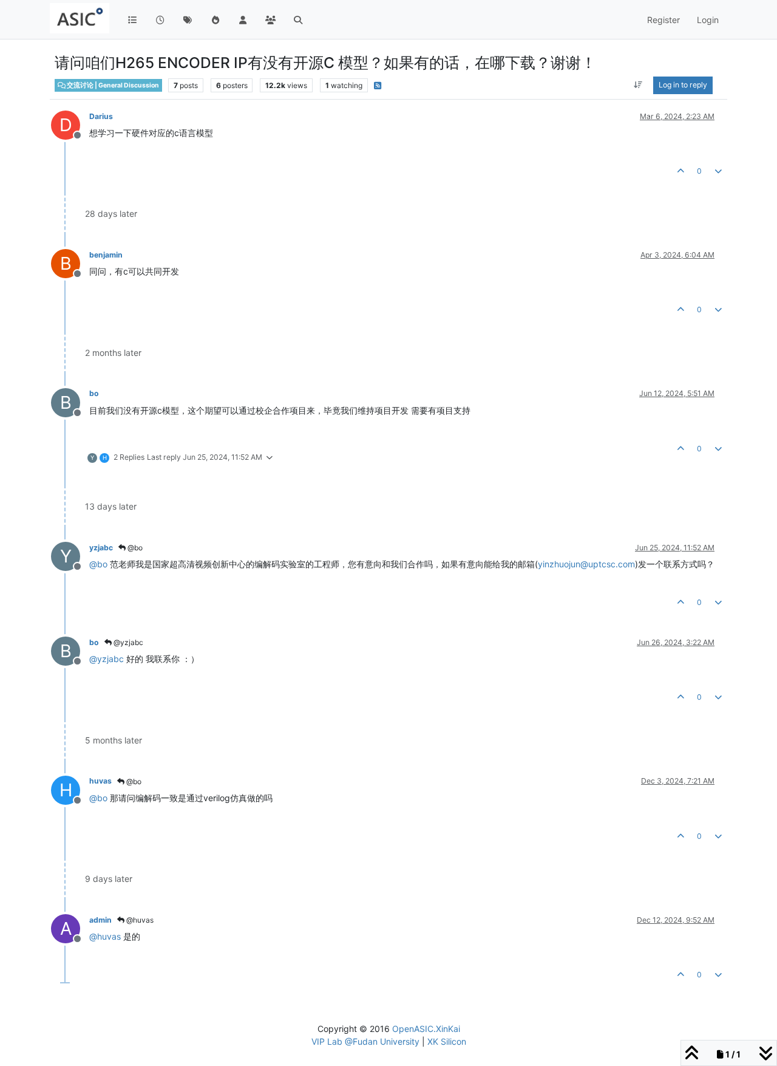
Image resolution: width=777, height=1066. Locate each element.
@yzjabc (127, 642)
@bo (134, 547)
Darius (101, 116)
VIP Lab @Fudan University (365, 1041)
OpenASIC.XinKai (426, 1028)
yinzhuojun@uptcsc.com (586, 564)
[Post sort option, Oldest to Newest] (638, 85)
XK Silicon (446, 1041)
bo (94, 393)
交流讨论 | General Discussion (112, 85)
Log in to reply (683, 84)
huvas (100, 780)
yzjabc (101, 547)
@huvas (139, 919)
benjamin (106, 254)
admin (100, 919)
